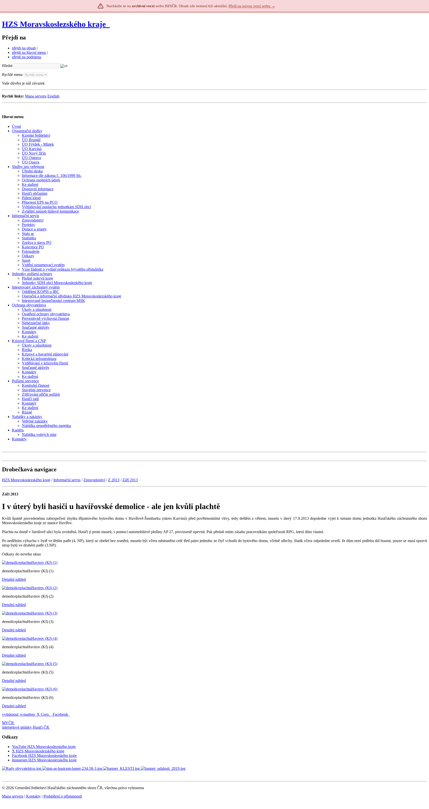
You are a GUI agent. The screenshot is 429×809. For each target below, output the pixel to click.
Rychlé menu (12, 74)
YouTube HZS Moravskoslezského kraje (44, 746)
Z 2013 (113, 480)
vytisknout (10, 714)
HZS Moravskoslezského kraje (54, 24)
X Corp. (44, 714)
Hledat (7, 66)
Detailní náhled (14, 579)
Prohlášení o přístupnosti (62, 796)
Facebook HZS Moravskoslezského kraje (44, 755)
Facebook (61, 714)
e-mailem (27, 714)
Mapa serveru (35, 96)
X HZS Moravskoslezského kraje (38, 751)
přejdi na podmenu (26, 57)
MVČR (8, 723)
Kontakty (33, 796)
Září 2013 (130, 480)
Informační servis (66, 480)
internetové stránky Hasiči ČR (25, 727)
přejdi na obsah (24, 48)
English (53, 96)
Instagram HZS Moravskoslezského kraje (44, 760)
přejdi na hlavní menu (29, 52)
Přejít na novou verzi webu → (252, 6)
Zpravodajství (94, 480)
